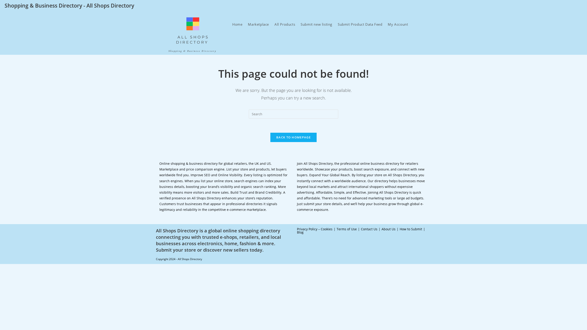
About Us (389, 229)
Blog (300, 232)
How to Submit (411, 229)
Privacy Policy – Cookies (314, 229)
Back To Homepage (293, 137)
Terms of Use (347, 229)
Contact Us (369, 229)
